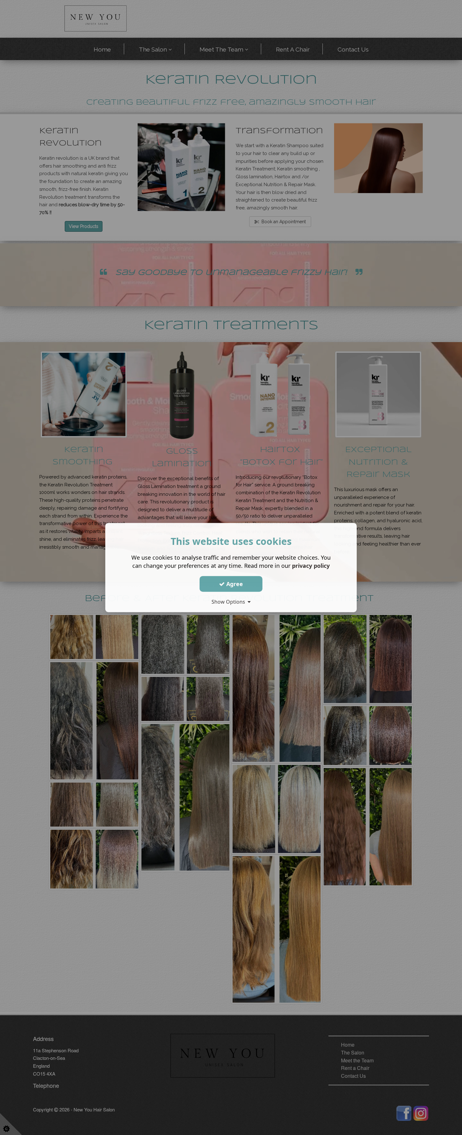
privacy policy (311, 565)
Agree (234, 584)
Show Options (230, 601)
